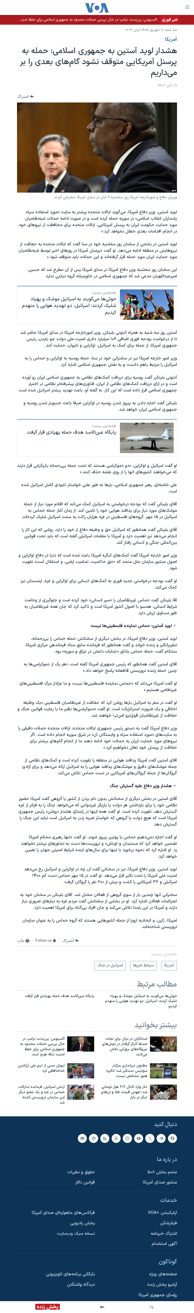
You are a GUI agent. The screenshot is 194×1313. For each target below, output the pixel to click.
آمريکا (171, 39)
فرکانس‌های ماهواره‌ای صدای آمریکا (63, 1213)
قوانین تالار (85, 1182)
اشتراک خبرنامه (164, 1233)
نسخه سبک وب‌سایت (76, 1233)
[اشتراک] (82, 1138)
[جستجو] (152, 1307)
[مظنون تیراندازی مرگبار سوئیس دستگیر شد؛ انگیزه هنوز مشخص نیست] (163, 1070)
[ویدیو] (102, 1307)
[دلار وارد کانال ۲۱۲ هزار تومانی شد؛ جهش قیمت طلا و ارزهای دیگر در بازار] (163, 1092)
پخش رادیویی (82, 1223)
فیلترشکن (168, 1223)
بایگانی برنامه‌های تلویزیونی (70, 1274)
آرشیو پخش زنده (162, 1284)
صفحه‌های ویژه (163, 1274)
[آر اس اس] (104, 1138)
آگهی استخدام (164, 1244)
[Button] (25, 96)
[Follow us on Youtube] (138, 1138)
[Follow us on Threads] (116, 1138)
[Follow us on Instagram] (127, 1138)
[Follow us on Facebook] (172, 1138)
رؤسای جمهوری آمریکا (157, 1295)
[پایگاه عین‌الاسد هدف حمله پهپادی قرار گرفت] (147, 438)
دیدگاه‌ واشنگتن (81, 1284)
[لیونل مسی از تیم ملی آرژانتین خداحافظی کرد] (80, 1070)
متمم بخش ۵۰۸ (162, 1172)
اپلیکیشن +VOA (162, 1213)
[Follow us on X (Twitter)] (149, 1138)
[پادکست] (93, 1138)
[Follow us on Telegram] (161, 1138)
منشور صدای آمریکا (160, 1182)
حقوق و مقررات (81, 1172)
